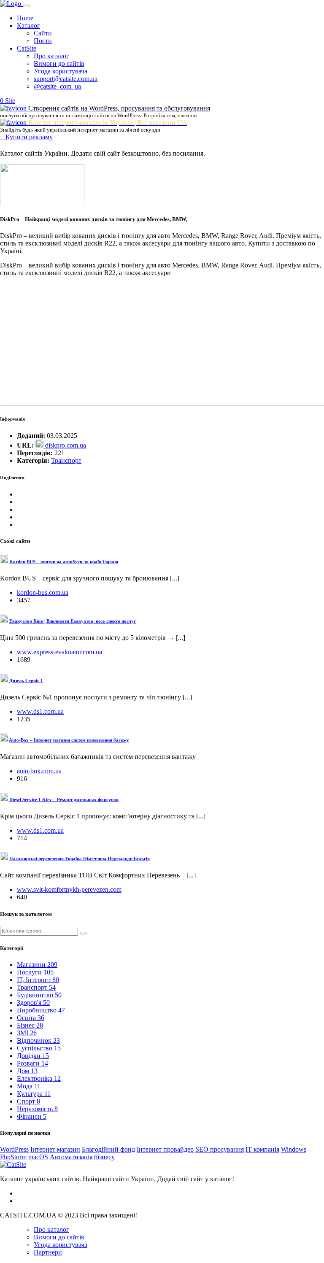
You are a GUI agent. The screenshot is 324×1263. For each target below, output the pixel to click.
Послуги (35, 972)
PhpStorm (13, 1156)
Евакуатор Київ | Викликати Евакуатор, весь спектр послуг (72, 620)
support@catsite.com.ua (65, 78)
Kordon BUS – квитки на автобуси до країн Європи (63, 561)
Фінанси (31, 1116)
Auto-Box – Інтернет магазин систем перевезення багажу (69, 739)
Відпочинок (38, 1040)
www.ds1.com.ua (40, 711)
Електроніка (39, 1078)
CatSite (26, 48)
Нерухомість (37, 1108)
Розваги (32, 1063)
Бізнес (30, 1025)
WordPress (14, 1149)
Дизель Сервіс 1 (26, 680)
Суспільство (39, 1048)
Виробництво (41, 1010)
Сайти (43, 33)
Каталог (28, 25)
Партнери (48, 1252)
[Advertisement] (162, 342)
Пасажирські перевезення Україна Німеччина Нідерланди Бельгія (79, 858)
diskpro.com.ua (64, 445)
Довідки (33, 1055)
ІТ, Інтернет (38, 979)
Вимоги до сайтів (59, 63)
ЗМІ (27, 1032)
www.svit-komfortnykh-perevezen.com (69, 889)
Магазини (37, 964)
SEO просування (219, 1149)
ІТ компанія (262, 1149)
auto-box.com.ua (39, 771)
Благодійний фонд (108, 1149)
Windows (293, 1149)
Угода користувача (60, 71)
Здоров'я (33, 1002)
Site (10, 100)
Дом (27, 1070)
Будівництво (39, 995)
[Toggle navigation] (26, 6)
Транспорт (66, 460)
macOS (38, 1156)
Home (25, 18)
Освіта (30, 1017)
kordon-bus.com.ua (42, 592)
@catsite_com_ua (57, 86)
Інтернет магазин (55, 1149)
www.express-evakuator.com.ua (59, 652)
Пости (43, 40)
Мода (28, 1086)
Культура (34, 1093)
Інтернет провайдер (165, 1149)
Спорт (28, 1101)
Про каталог (51, 55)
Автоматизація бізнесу (82, 1156)
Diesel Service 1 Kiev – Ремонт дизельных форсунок (64, 799)
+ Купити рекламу (26, 136)
